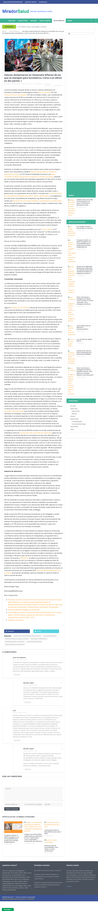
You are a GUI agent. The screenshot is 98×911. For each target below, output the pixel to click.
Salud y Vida (22, 20)
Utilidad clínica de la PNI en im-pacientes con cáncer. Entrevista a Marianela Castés (85, 202)
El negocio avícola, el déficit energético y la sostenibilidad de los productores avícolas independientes (11, 838)
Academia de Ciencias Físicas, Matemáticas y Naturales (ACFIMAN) (84, 352)
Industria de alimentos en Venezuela (14, 641)
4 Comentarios (47, 84)
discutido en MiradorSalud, (13, 411)
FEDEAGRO (24, 558)
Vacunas (33, 20)
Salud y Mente (45, 20)
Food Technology (44, 92)
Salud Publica (74, 426)
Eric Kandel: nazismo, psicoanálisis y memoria (32, 26)
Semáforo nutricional (15, 620)
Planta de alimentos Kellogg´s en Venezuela (23, 610)
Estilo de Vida (76, 411)
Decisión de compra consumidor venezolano (17, 638)
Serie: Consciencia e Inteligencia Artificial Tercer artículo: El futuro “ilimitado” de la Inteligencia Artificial (85, 300)
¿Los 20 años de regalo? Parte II (84, 340)
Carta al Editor (47, 229)
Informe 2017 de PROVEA (20, 308)
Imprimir (47, 85)
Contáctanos (43, 2)
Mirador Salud (16, 84)
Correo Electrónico (57, 85)
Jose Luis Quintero (19, 657)
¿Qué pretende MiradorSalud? (13, 2)
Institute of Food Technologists (15, 95)
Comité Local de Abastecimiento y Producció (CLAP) (27, 636)
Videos (69, 20)
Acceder (68, 886)
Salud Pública (58, 20)
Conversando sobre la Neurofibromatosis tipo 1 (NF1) (52, 831)
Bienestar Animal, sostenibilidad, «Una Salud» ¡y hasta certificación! (51, 848)
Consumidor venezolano (49, 636)
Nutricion (74, 414)
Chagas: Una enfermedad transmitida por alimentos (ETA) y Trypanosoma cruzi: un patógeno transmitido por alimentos (33, 837)
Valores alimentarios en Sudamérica (14, 644)
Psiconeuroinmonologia (79, 424)
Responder (17, 674)
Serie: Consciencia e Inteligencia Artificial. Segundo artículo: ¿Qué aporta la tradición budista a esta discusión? (85, 371)
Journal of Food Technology (34, 641)
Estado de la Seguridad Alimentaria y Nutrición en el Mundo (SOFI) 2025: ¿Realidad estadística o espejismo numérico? (85, 270)
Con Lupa (11, 20)
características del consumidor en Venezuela (35, 433)
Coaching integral (77, 421)
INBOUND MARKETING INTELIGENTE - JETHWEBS (18, 899)
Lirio (14, 710)
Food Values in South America (39, 638)
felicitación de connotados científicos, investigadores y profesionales (37, 201)
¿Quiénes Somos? (31, 2)
